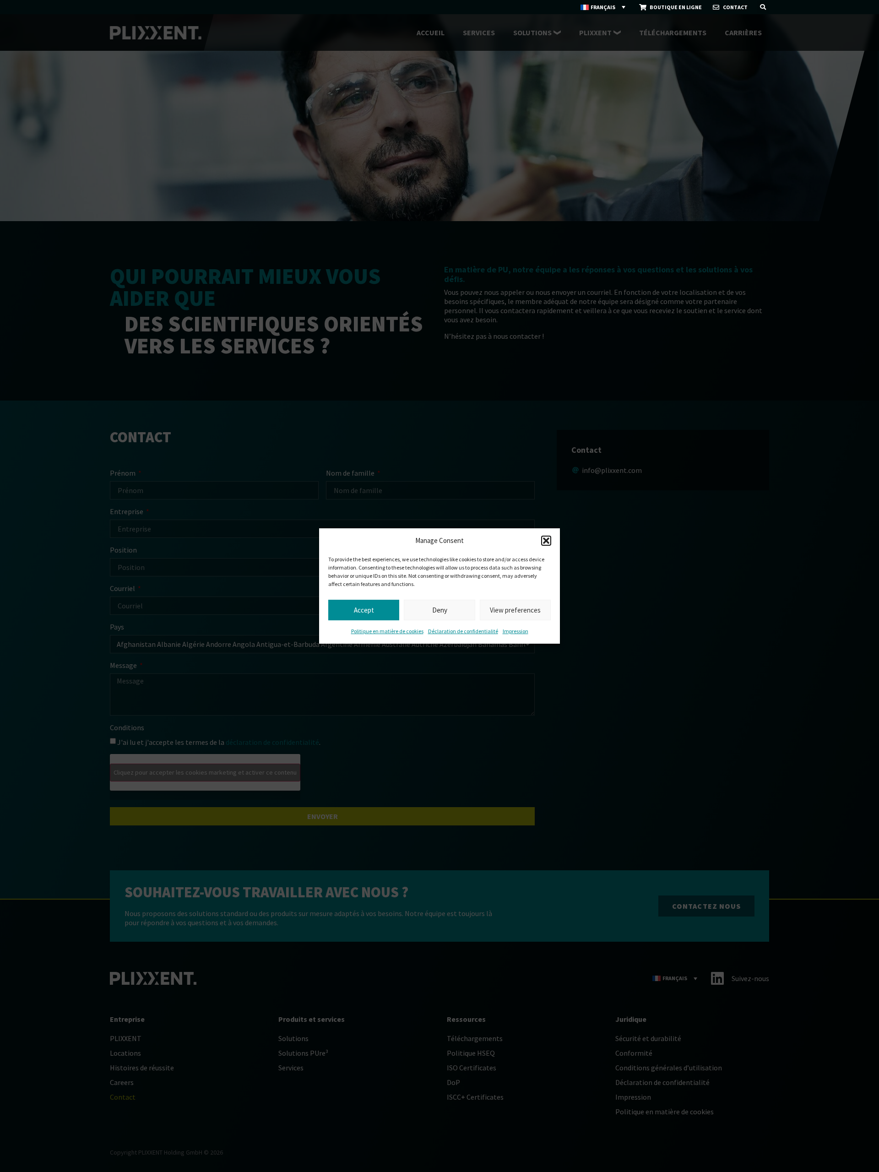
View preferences (515, 610)
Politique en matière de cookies (387, 631)
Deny (439, 610)
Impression (515, 631)
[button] (546, 540)
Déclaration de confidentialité (463, 631)
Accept (364, 610)
